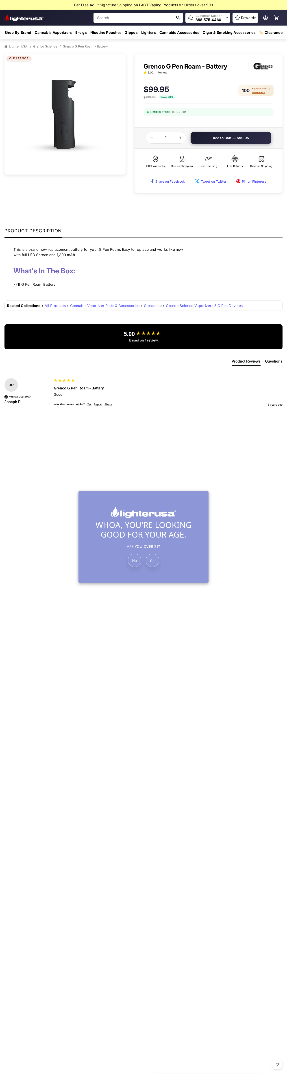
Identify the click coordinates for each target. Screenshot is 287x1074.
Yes (152, 560)
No (134, 560)
